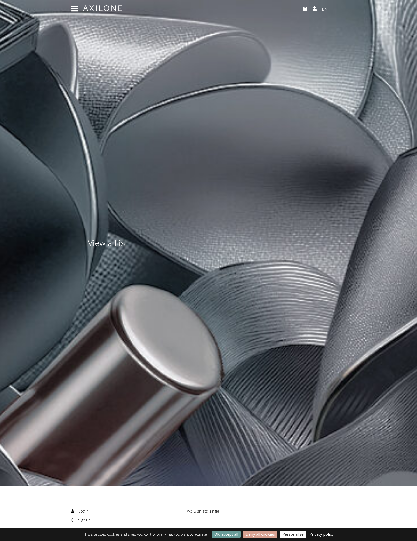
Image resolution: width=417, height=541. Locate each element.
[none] (334, 9)
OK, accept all (226, 534)
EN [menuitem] (324, 9)
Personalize (293, 534)
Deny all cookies (260, 534)
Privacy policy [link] (321, 534)
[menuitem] (334, 9)
